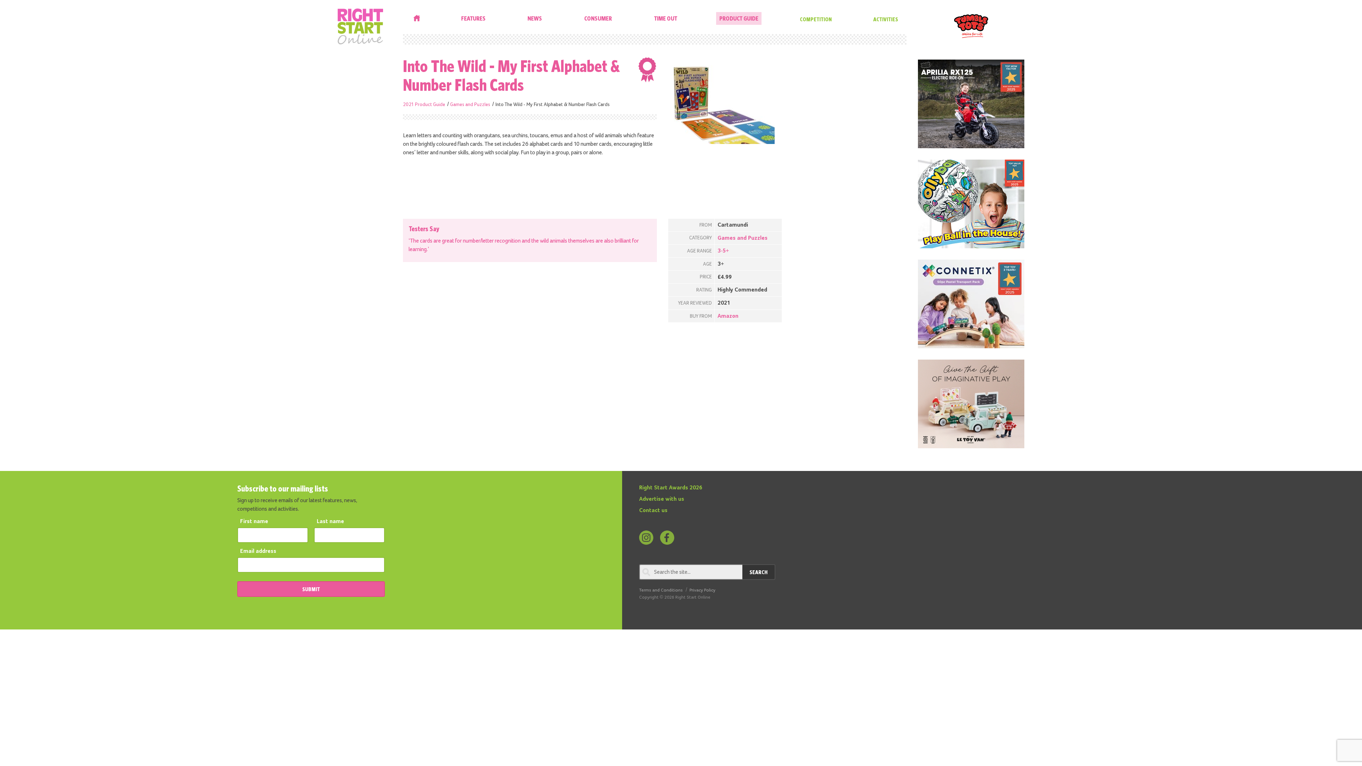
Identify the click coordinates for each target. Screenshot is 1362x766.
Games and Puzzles (470, 104)
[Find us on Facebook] (667, 538)
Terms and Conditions (661, 590)
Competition (816, 19)
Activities (885, 19)
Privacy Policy (702, 590)
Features (473, 18)
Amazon (728, 316)
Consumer (598, 18)
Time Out (665, 18)
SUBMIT (311, 589)
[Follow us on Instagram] (646, 538)
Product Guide (738, 18)
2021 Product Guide (424, 104)
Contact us (653, 511)
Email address (258, 551)
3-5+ (723, 251)
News (534, 18)
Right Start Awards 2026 (670, 488)
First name (254, 521)
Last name (330, 521)
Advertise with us (661, 499)
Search (758, 572)
